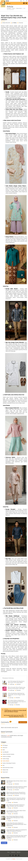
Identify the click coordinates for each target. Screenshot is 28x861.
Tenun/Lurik (5, 772)
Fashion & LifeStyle (6, 756)
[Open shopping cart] (26, 1)
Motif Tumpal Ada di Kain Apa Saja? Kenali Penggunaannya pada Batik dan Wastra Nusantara (16, 837)
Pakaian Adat (5, 769)
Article (13, 8)
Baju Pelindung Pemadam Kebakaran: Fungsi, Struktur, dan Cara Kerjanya (15, 805)
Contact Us (13, 852)
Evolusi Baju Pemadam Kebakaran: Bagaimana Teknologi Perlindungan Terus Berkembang (16, 824)
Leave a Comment (22, 722)
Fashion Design (5, 758)
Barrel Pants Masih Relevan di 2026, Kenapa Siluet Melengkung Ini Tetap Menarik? (15, 817)
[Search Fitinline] (24, 3)
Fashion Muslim (19, 8)
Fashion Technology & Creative (8, 763)
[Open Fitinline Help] (26, 3)
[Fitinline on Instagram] (13, 855)
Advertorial (4, 747)
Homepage (9, 8)
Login (8, 735)
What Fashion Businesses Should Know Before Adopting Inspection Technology (16, 793)
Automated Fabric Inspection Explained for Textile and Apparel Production (16, 830)
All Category (5, 745)
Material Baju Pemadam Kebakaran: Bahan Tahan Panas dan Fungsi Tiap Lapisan (16, 787)
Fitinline (13, 858)
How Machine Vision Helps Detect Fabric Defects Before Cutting (16, 811)
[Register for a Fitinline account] (21, 1)
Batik (3, 749)
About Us (18, 852)
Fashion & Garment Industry (8, 754)
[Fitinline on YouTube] (10, 855)
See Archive (4, 842)
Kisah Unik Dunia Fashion (7, 767)
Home (8, 852)
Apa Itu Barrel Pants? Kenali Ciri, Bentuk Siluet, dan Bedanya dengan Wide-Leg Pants (15, 799)
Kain (3, 765)
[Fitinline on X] (19, 855)
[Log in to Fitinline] (23, 1)
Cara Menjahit (5, 752)
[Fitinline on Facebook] (16, 855)
